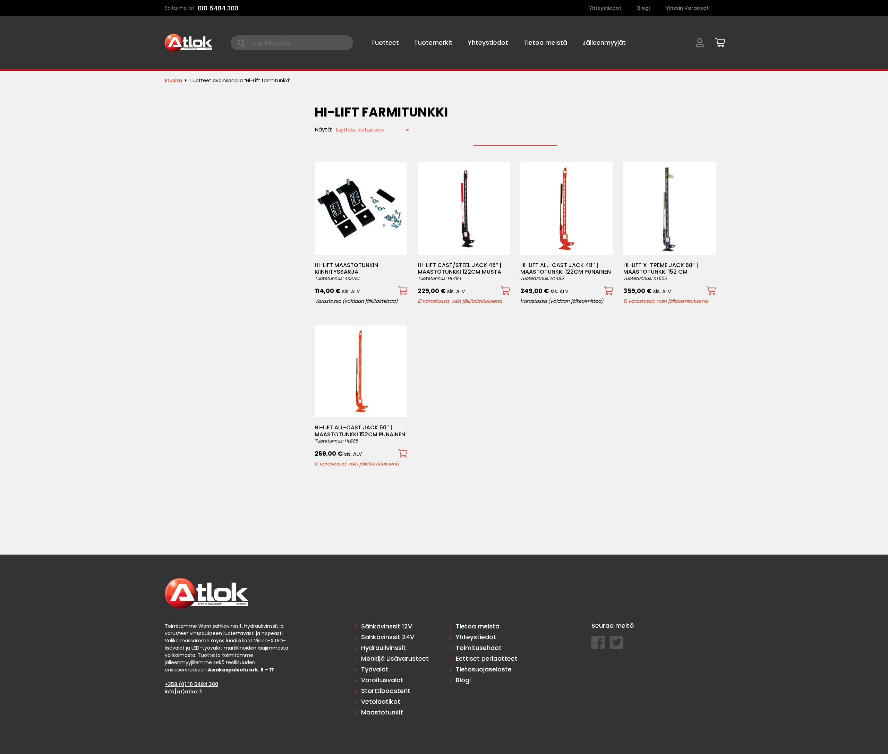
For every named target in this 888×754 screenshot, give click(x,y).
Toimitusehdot (479, 647)
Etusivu (173, 80)
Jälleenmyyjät (604, 42)
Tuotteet (385, 42)
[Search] (241, 42)
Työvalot (374, 669)
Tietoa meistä (545, 42)
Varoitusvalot (382, 680)
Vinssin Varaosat (687, 8)
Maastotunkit (382, 712)
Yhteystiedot (605, 8)
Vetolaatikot (380, 701)
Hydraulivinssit (383, 647)
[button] (402, 290)
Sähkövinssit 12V (386, 626)
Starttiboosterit (385, 690)
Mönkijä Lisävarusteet (395, 658)
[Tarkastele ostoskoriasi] (717, 41)
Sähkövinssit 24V (387, 637)
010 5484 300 (218, 8)
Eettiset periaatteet (487, 658)
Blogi (643, 8)
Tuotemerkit (433, 42)
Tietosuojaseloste (484, 669)
